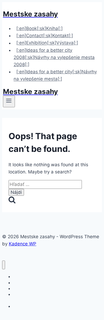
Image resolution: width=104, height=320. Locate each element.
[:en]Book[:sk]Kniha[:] (39, 28)
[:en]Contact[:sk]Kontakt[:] (44, 35)
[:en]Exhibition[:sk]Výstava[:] (47, 43)
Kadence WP (22, 243)
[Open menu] (9, 101)
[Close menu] (3, 265)
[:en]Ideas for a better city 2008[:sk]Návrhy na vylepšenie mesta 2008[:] (54, 57)
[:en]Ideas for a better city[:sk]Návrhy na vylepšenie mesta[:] (55, 75)
